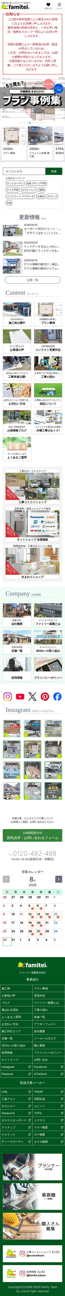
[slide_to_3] (30, 122)
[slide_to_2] (27, 122)
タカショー (8, 1106)
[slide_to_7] (41, 122)
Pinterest (7, 1074)
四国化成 (39, 1099)
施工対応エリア (11, 1031)
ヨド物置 (39, 1134)
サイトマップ (10, 1059)
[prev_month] (6, 879)
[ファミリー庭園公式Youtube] (20, 696)
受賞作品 (39, 995)
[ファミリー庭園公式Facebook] (57, 696)
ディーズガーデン (13, 1141)
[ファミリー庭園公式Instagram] (7, 696)
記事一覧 (32, 280)
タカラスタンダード (14, 1120)
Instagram (8, 1067)
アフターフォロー (45, 1024)
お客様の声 (8, 995)
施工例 (6, 988)
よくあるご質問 (11, 1017)
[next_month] (58, 879)
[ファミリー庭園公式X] (32, 696)
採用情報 (7, 1052)
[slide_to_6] (38, 122)
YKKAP (38, 1091)
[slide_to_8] (43, 122)
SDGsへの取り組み (13, 1045)
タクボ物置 (41, 1141)
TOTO (38, 1113)
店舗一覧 (7, 1038)
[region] (32, 99)
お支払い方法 (10, 1024)
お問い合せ (41, 1059)
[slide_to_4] (32, 122)
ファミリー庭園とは (46, 1002)
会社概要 (39, 1031)
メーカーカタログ (45, 1038)
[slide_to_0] (21, 122)
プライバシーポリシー (48, 1052)
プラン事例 (41, 988)
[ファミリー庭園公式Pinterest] (45, 696)
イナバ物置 (41, 1127)
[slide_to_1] (24, 122)
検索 (54, 171)
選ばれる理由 (10, 1010)
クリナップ (8, 1127)
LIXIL (5, 1091)
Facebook (40, 1067)
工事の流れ (41, 1010)
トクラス (39, 1120)
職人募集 (39, 1045)
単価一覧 (39, 1017)
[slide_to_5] (35, 122)
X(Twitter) (40, 1074)
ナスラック (8, 1134)
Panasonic (8, 1113)
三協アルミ (8, 1099)
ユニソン (39, 1106)
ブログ (6, 1002)
